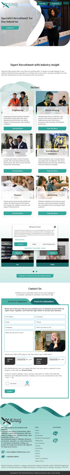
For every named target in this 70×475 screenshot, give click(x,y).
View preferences (49, 244)
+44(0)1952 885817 (12, 457)
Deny (34, 244)
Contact (43, 248)
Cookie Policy (28, 248)
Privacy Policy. (27, 370)
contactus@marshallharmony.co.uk (18, 452)
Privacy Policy (36, 248)
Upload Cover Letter (39, 361)
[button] (55, 227)
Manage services (19, 239)
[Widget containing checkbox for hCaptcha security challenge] (17, 383)
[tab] (17, 301)
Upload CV (10, 360)
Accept (20, 244)
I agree (17, 253)
